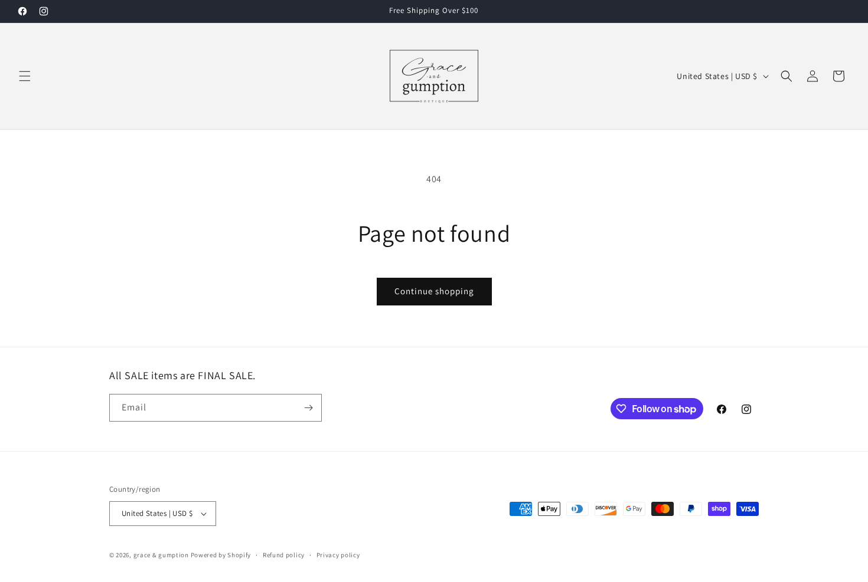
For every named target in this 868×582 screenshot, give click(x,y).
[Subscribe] (308, 408)
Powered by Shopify (221, 555)
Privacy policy (338, 555)
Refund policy (284, 555)
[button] (25, 76)
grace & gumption (161, 555)
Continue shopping (434, 291)
